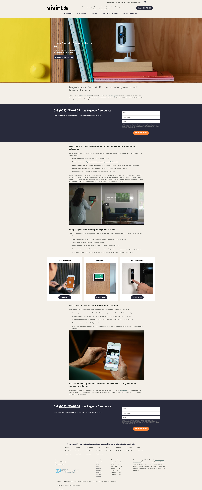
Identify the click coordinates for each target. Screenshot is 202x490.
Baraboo (78, 447)
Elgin (107, 447)
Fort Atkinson (99, 450)
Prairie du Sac (99, 454)
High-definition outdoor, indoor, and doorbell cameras (102, 162)
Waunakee (129, 447)
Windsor (118, 447)
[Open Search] (145, 2)
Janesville (109, 450)
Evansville (78, 450)
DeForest (67, 447)
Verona (138, 447)
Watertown (68, 450)
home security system (111, 96)
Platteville (119, 450)
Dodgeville (129, 450)
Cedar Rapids (89, 447)
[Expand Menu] (86, 14)
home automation (85, 96)
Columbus (68, 454)
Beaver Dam (140, 450)
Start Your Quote (141, 133)
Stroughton (89, 450)
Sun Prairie (78, 454)
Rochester (88, 454)
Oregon (98, 447)
